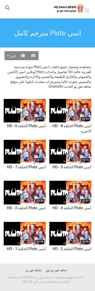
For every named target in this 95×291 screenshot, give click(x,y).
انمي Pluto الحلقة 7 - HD (26, 167)
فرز (12, 56)
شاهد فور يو (33, 270)
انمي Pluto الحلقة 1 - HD (26, 249)
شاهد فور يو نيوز (56, 270)
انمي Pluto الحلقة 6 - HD (26, 126)
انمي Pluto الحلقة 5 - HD (72, 167)
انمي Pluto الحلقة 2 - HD (72, 249)
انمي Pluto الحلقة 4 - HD (72, 208)
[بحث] (7, 7)
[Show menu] (86, 10)
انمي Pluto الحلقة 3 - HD (26, 208)
